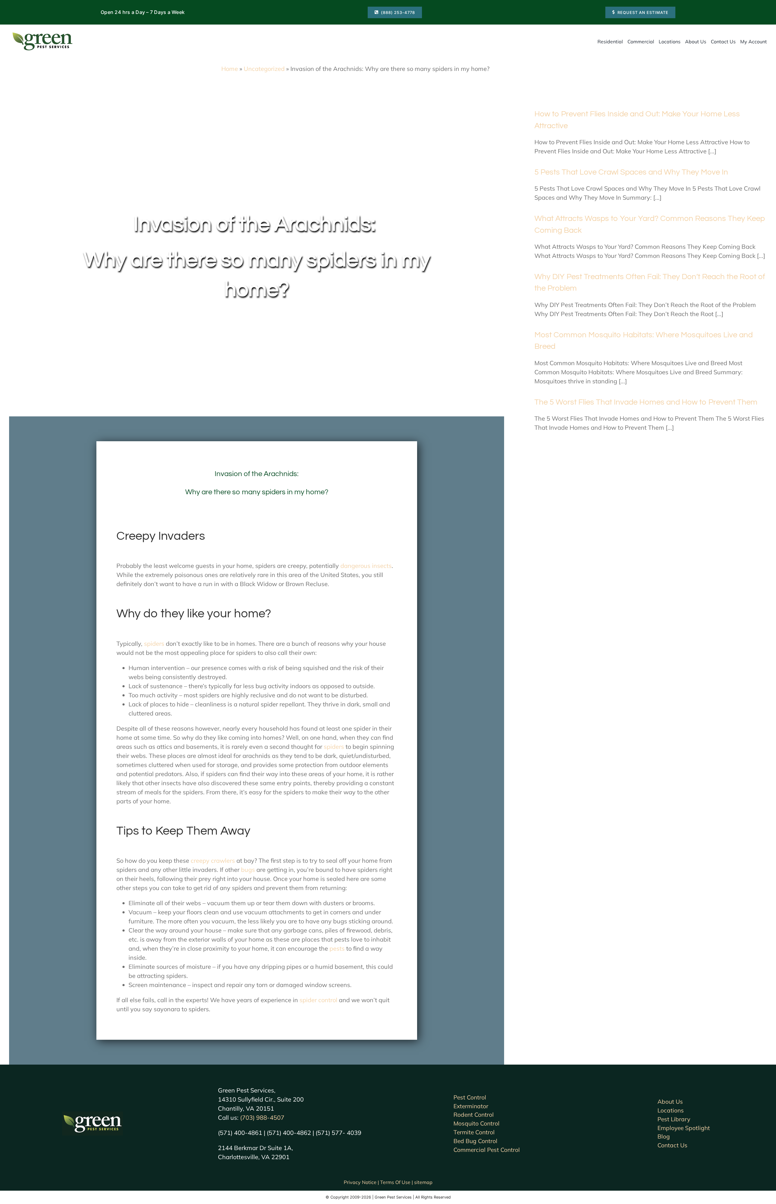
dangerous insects (366, 565)
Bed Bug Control (475, 1141)
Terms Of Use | (397, 1182)
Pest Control (469, 1097)
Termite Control (474, 1132)
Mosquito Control (476, 1123)
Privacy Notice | (362, 1182)
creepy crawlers (213, 860)
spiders (154, 643)
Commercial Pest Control (486, 1149)
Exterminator (470, 1106)
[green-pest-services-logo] (42, 33)
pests (337, 948)
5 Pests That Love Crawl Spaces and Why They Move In (631, 172)
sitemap (423, 1182)
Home (229, 68)
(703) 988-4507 (262, 1117)
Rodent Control (473, 1114)
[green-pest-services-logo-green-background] (92, 1114)
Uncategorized (264, 68)
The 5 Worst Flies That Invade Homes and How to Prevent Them (646, 402)
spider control (318, 1000)
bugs (248, 869)
